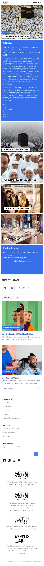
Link (22, 137)
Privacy (5, 414)
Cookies (6, 410)
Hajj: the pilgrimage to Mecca (22, 261)
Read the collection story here (15, 258)
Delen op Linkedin (4, 287)
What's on (6, 436)
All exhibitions (9, 389)
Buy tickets (7, 406)
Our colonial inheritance (11, 428)
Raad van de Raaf (9, 432)
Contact (6, 402)
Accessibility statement (11, 418)
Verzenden (36, 454)
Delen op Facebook (12, 287)
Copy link (22, 288)
